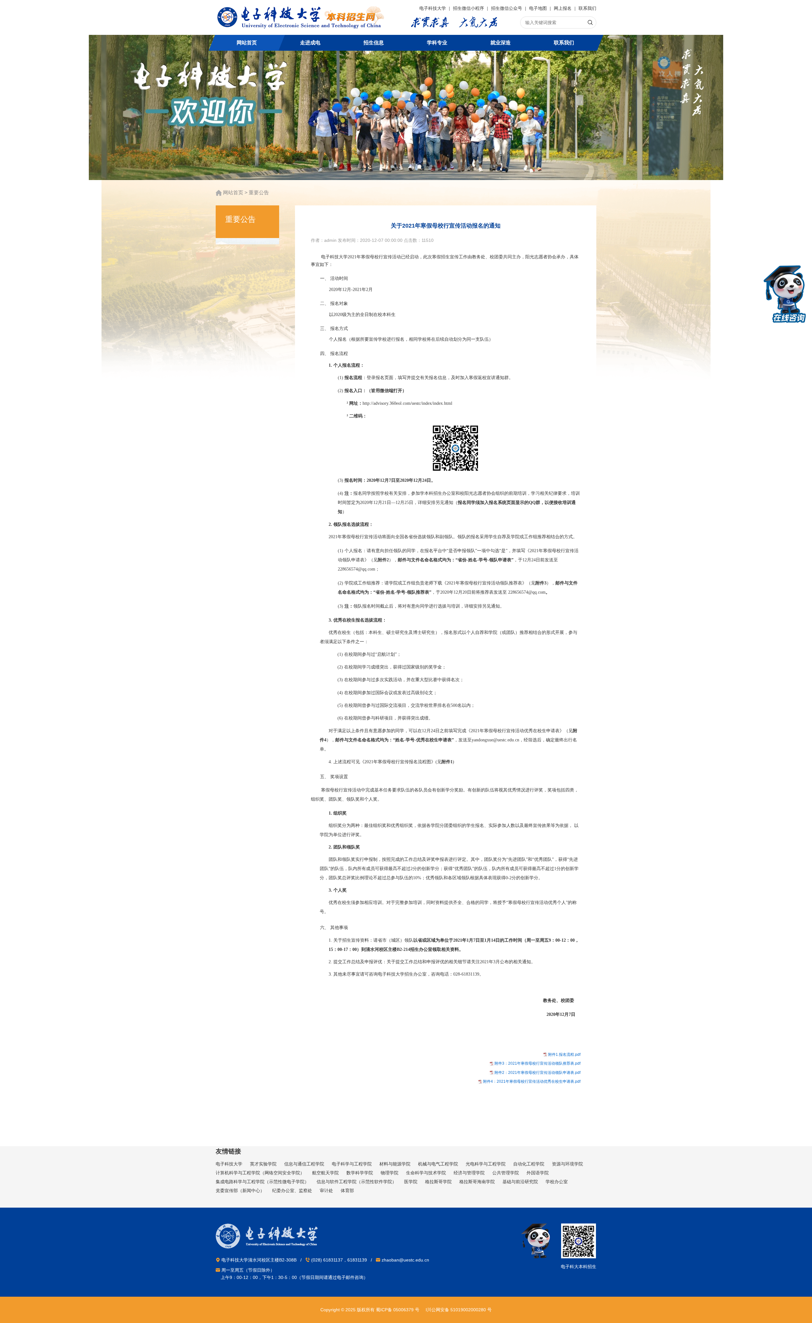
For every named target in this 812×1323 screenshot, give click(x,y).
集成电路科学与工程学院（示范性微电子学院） (262, 1181)
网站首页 (247, 42)
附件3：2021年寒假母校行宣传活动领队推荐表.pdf (537, 1063)
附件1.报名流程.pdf (564, 1054)
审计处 (326, 1190)
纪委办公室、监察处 (292, 1190)
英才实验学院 (263, 1163)
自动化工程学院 (528, 1163)
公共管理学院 (505, 1172)
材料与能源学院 (394, 1163)
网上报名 (563, 8)
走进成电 (310, 42)
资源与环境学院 (567, 1163)
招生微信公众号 (507, 8)
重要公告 (259, 192)
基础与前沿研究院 (520, 1181)
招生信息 (373, 42)
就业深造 (500, 42)
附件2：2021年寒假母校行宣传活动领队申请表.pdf (537, 1072)
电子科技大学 (433, 8)
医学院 (410, 1181)
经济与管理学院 (469, 1172)
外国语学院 (538, 1172)
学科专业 (437, 42)
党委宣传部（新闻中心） (240, 1190)
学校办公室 (557, 1181)
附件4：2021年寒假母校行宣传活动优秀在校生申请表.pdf (531, 1081)
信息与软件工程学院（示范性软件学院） (356, 1181)
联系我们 (587, 8)
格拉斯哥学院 (438, 1181)
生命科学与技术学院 (426, 1172)
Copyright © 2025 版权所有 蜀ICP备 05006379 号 (369, 1309)
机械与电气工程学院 (438, 1163)
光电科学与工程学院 (486, 1163)
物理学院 (389, 1172)
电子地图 (538, 8)
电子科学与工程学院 (352, 1163)
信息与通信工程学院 (304, 1163)
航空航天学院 (325, 1172)
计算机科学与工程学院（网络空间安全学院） (260, 1172)
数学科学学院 (359, 1172)
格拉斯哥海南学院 (477, 1181)
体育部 (347, 1190)
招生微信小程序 (469, 8)
